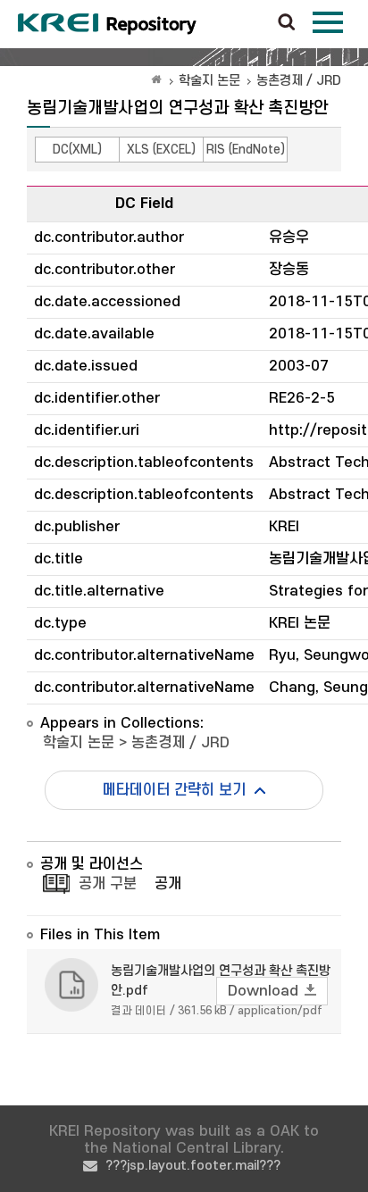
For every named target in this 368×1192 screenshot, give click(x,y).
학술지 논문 (209, 80)
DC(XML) (77, 149)
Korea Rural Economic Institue (107, 24)
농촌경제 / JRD (298, 80)
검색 (287, 23)
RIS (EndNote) (245, 149)
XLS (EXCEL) (161, 149)
